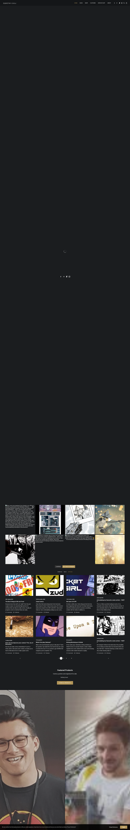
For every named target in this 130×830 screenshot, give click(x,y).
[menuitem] (75, 3)
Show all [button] (60, 571)
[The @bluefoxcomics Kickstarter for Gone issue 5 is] (110, 519)
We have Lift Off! (71, 601)
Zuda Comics (40, 601)
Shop (86, 3)
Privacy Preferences (113, 827)
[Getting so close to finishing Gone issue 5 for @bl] (80, 549)
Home (75, 3)
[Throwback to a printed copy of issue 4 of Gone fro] (50, 549)
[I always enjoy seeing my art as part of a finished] (50, 519)
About (109, 3)
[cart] (126, 3)
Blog (81, 3)
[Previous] (22, 659)
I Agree (123, 827)
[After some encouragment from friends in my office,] (20, 519)
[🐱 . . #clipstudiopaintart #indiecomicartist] (110, 549)
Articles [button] (70, 571)
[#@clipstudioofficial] (20, 549)
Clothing (93, 3)
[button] (115, 3)
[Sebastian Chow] (10, 3)
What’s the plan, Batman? (43, 642)
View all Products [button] (65, 682)
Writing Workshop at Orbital (74, 642)
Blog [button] (65, 571)
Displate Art (101, 3)
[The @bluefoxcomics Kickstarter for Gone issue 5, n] (80, 519)
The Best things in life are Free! (14, 601)
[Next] (108, 659)
